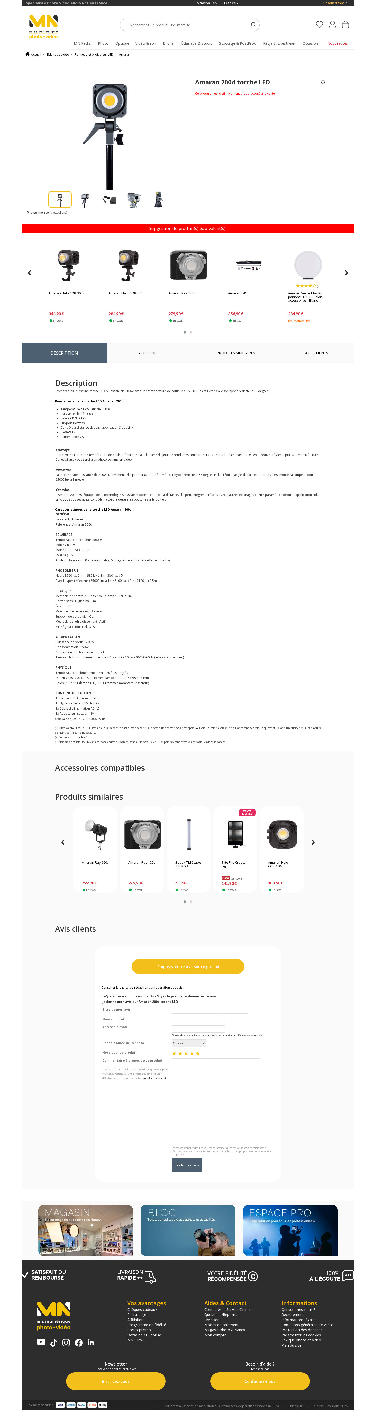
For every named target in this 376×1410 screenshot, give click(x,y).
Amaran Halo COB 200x (126, 293)
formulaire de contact (154, 1078)
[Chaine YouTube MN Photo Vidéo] (41, 1342)
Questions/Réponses (221, 1314)
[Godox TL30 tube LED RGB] (188, 834)
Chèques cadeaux (142, 1309)
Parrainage (136, 1314)
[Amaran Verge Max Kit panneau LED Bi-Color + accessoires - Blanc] (308, 265)
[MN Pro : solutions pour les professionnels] (290, 1231)
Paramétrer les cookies (301, 1334)
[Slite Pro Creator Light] (235, 834)
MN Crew (135, 1340)
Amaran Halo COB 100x (278, 864)
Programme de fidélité (146, 1324)
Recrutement (293, 1314)
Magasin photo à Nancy (224, 1329)
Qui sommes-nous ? (298, 1309)
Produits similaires (236, 352)
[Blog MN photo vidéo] (188, 1231)
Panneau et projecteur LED (94, 54)
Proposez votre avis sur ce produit (188, 966)
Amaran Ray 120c (181, 293)
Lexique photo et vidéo (301, 1340)
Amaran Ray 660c (95, 863)
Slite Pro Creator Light (234, 864)
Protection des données (302, 1329)
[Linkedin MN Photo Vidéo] (91, 1342)
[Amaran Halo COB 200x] (129, 265)
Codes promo (139, 1329)
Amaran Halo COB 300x (66, 293)
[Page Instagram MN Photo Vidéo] (66, 1343)
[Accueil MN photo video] (49, 27)
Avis (316, 352)
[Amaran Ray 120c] (188, 265)
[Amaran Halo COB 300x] (69, 265)
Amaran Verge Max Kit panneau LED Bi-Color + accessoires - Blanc (306, 297)
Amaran (125, 54)
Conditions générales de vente (307, 1324)
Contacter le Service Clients (227, 1309)
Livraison (211, 1319)
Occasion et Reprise (144, 1334)
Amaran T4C (237, 293)
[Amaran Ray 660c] (95, 834)
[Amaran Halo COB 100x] (281, 834)
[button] (185, 332)
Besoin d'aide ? (335, 3)
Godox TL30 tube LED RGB (188, 864)
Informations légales (299, 1319)
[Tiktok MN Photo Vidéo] (53, 1343)
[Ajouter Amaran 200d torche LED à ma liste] (323, 82)
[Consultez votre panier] (345, 25)
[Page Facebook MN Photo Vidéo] (79, 1343)
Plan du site (291, 1345)
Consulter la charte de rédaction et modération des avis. (142, 987)
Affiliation (135, 1319)
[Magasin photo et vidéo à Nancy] (85, 1231)
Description (64, 353)
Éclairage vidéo (58, 54)
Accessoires (150, 352)
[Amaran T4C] (248, 265)
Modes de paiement (221, 1324)
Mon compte (215, 1334)
